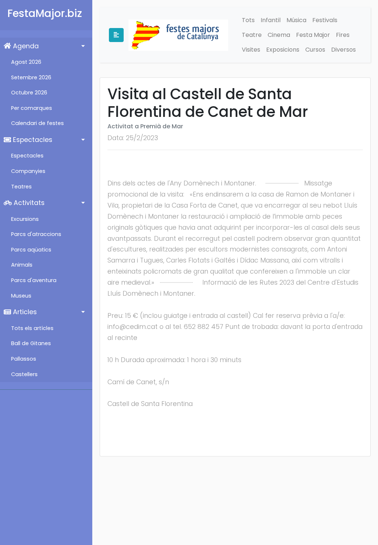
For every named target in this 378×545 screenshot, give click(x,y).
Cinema (279, 35)
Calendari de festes (37, 123)
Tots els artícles (32, 328)
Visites (251, 49)
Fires (343, 35)
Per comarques (31, 108)
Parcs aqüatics (31, 249)
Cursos (315, 49)
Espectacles (31, 139)
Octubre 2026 (29, 92)
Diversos (343, 49)
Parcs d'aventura (33, 280)
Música (296, 20)
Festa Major (313, 35)
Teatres (21, 186)
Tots (248, 20)
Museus (21, 295)
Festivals (324, 20)
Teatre (252, 35)
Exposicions (282, 49)
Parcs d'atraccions (36, 234)
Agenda (25, 46)
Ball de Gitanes (31, 343)
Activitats (28, 202)
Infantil (271, 20)
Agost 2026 (26, 62)
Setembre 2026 (31, 77)
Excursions (25, 219)
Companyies (28, 171)
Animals (21, 264)
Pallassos (23, 358)
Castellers (24, 374)
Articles (24, 312)
